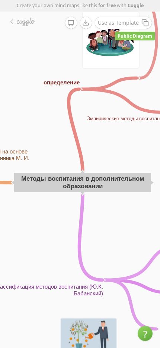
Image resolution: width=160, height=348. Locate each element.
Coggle (136, 5)
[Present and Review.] (71, 23)
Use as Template (118, 22)
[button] (145, 333)
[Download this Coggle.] (86, 23)
